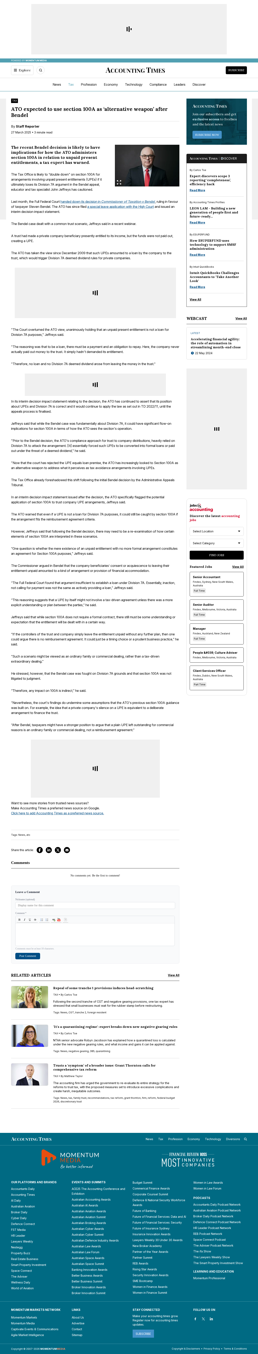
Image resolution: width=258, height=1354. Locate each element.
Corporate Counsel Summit (150, 1194)
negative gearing (79, 1051)
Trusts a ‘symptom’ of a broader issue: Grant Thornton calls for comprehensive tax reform (104, 1067)
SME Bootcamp (143, 1281)
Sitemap (77, 1335)
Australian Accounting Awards (91, 1199)
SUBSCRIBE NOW (207, 135)
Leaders (179, 84)
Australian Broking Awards (89, 1223)
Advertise (78, 1323)
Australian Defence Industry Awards (95, 1240)
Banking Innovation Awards (89, 1269)
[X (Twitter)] (58, 850)
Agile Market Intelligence (27, 1335)
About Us (78, 1317)
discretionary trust (71, 1101)
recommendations (98, 1097)
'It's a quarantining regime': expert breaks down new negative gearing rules (115, 1027)
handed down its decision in (107, 202)
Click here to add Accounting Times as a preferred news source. (57, 813)
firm (144, 1097)
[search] (245, 1139)
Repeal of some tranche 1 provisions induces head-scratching (103, 988)
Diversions (233, 1139)
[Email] (67, 850)
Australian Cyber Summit (88, 1234)
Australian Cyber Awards (88, 1228)
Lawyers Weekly (22, 1241)
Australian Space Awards (88, 1258)
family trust (79, 1097)
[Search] (40, 70)
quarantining (103, 1051)
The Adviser (19, 1276)
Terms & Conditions (235, 1348)
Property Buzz (20, 1253)
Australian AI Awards (85, 1205)
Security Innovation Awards (151, 1275)
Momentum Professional (209, 1278)
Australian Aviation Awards (89, 1211)
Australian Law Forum (85, 1252)
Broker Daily (19, 1212)
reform (152, 1097)
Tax (71, 84)
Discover (199, 84)
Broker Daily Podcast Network (213, 1216)
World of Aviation (22, 1288)
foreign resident (96, 1012)
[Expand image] (119, 182)
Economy (111, 84)
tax (70, 1097)
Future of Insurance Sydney (151, 1228)
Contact (77, 1329)
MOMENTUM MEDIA (36, 60)
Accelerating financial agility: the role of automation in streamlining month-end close (216, 343)
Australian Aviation (23, 1206)
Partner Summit (142, 1257)
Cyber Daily (19, 1218)
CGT (71, 1012)
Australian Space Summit (88, 1264)
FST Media (18, 1229)
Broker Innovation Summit (88, 1293)
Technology (134, 84)
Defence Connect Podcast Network (217, 1222)
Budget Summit (142, 1182)
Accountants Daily (23, 1189)
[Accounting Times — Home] (135, 70)
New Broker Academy (147, 1246)
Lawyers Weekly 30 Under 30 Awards (158, 1240)
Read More (197, 190)
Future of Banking (144, 1210)
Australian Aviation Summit (89, 1217)
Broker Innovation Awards (89, 1287)
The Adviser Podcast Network (213, 1245)
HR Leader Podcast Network (212, 1228)
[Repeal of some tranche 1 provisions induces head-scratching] (29, 997)
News (57, 84)
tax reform (117, 1097)
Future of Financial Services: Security (157, 1222)
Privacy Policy (212, 1348)
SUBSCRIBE (143, 1333)
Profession (89, 84)
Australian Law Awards (86, 1246)
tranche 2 (80, 1012)
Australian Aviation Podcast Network (217, 1210)
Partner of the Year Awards (150, 1251)
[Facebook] (40, 850)
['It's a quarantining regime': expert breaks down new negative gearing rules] (29, 1036)
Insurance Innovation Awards (152, 1234)
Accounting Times (23, 1194)
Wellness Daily (20, 1282)
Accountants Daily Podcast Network (217, 1204)
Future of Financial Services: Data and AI (159, 1216)
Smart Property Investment (28, 1265)
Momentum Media (23, 1323)
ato (28, 834)
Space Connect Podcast (209, 1239)
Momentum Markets (24, 1317)
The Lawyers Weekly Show (211, 1257)
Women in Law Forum (207, 1188)
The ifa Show (202, 1251)
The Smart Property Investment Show (218, 1263)
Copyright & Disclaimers (186, 1348)
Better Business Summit (87, 1281)
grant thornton (132, 1097)
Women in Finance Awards (150, 1286)
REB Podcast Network (207, 1233)
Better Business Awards (87, 1275)
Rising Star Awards (145, 1269)
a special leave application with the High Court (120, 207)
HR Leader (18, 1235)
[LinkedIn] (49, 850)
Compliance (158, 84)
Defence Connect (23, 1224)
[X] (203, 1319)
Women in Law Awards (208, 1182)
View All (173, 975)
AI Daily (16, 1200)
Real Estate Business (24, 1259)
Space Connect (21, 1270)
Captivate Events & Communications (34, 1329)
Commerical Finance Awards (151, 1188)
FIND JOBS (216, 555)
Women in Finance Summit (150, 1292)
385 (92, 1051)
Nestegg (17, 1247)
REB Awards (140, 1263)
